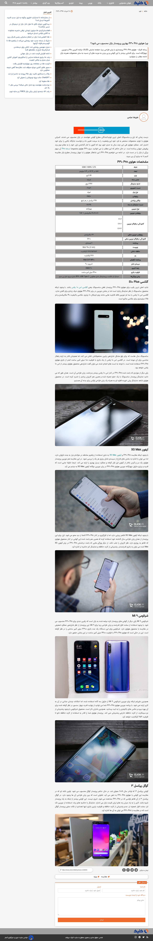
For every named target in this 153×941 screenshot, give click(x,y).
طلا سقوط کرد (44, 81)
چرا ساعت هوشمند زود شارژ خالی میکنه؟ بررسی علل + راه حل (29, 86)
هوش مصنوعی (125, 3)
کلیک (72, 937)
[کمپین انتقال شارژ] (101, 130)
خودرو (71, 3)
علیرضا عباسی (132, 117)
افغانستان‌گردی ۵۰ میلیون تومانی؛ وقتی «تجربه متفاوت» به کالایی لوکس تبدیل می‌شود (29, 32)
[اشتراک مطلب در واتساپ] (124, 870)
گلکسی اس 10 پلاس (79, 287)
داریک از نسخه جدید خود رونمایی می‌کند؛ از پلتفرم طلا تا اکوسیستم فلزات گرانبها (28, 42)
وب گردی (46, 3)
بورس (90, 3)
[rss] (147, 937)
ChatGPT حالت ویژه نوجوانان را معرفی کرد (33, 77)
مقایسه (104, 876)
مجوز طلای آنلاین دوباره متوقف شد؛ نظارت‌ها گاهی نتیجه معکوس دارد (28, 69)
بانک (99, 3)
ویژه (95, 876)
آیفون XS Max (115, 455)
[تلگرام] (136, 870)
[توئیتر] (132, 870)
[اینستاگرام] (136, 937)
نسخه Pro (66, 148)
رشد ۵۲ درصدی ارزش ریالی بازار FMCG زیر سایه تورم (29, 91)
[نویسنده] (143, 118)
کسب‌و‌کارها (59, 3)
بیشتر (34, 3)
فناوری (111, 3)
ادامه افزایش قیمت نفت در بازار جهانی (35, 53)
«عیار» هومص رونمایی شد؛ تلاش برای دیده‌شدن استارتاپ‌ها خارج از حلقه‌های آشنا (32, 48)
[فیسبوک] (128, 870)
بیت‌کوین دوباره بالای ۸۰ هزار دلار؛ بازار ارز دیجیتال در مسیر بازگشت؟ (29, 25)
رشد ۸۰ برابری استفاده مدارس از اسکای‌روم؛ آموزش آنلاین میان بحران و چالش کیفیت (28, 58)
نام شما (142, 887)
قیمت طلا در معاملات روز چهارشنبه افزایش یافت (31, 63)
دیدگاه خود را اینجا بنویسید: (135, 895)
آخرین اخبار (47, 12)
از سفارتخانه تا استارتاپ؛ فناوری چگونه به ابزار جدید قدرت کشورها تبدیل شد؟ (28, 19)
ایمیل (99, 887)
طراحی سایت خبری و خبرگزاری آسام (16, 937)
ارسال (102, 920)
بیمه (81, 3)
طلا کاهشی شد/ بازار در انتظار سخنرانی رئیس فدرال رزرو (28, 37)
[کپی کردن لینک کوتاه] (74, 870)
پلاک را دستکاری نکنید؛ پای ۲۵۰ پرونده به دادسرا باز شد (28, 74)
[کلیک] (141, 3)
